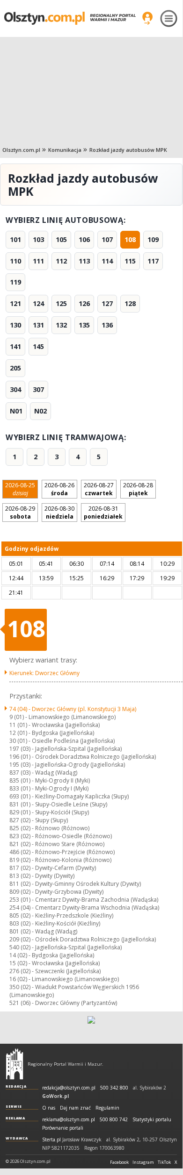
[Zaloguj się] (147, 18)
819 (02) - (60, 860)
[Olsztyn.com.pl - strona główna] (14, 1063)
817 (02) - (52, 868)
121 (15, 303)
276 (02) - (55, 971)
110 (15, 260)
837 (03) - (43, 772)
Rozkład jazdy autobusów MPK (128, 149)
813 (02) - (41, 876)
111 (38, 260)
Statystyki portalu (151, 1120)
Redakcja (16, 1086)
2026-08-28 (138, 489)
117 (153, 260)
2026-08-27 (99, 489)
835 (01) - (49, 780)
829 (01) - (49, 812)
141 (15, 346)
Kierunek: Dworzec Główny (44, 673)
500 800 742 (114, 1120)
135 (84, 324)
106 (84, 239)
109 (153, 239)
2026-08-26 (59, 489)
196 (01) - (82, 757)
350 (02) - (74, 991)
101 (15, 239)
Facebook (119, 1162)
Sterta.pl (51, 1140)
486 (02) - (62, 852)
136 (107, 324)
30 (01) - (62, 741)
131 (38, 324)
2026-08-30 (59, 512)
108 (130, 239)
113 (84, 260)
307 (38, 389)
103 (38, 239)
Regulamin (107, 1108)
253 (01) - (83, 900)
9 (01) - (62, 717)
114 (107, 260)
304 (15, 389)
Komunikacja (64, 149)
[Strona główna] (70, 18)
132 (61, 324)
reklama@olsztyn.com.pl (68, 1120)
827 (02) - (38, 820)
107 (107, 239)
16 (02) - (64, 979)
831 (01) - (58, 804)
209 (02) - (82, 939)
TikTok (164, 1162)
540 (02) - (65, 947)
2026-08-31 (103, 512)
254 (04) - (84, 908)
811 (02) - (75, 884)
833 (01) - (48, 788)
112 (61, 260)
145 (38, 346)
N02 (40, 410)
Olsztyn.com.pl (21, 149)
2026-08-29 (20, 512)
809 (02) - (56, 892)
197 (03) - (65, 749)
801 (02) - (43, 931)
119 (15, 282)
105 (61, 239)
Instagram (143, 1162)
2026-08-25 (20, 489)
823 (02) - (60, 836)
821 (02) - (56, 844)
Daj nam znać (75, 1108)
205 (15, 367)
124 (38, 303)
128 (130, 303)
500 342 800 (114, 1088)
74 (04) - (72, 709)
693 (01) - (69, 796)
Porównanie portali (62, 1128)
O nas (48, 1108)
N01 (16, 410)
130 (15, 324)
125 (61, 303)
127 (107, 303)
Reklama (15, 1118)
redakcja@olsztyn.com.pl (68, 1088)
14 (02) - (51, 955)
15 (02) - (54, 963)
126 (84, 303)
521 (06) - (63, 1003)
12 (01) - (51, 733)
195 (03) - (67, 765)
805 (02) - (61, 915)
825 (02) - (49, 828)
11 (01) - (54, 725)
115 (130, 260)
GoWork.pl (55, 1096)
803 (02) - (54, 923)
